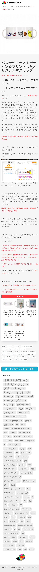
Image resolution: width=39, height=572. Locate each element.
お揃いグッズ (8, 457)
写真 (21, 408)
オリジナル (10, 408)
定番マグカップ (23, 359)
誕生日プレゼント (10, 469)
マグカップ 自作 (31, 356)
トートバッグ (26, 453)
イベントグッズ (14, 445)
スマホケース (8, 453)
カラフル (32, 537)
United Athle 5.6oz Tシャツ (25, 525)
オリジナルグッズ (22, 493)
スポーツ (23, 349)
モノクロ (15, 541)
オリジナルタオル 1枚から (11, 509)
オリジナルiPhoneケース (12, 481)
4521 (19, 529)
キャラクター (13, 505)
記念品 (28, 421)
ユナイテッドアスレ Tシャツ (12, 497)
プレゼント (9, 412)
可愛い (33, 469)
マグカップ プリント (7, 356)
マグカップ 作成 (20, 356)
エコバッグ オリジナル (10, 537)
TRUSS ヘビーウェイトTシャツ (14, 489)
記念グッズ (8, 425)
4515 (3, 346)
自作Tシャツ (23, 404)
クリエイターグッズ (13, 420)
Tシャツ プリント (15, 400)
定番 (16, 359)
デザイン (30, 408)
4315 (24, 501)
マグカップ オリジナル (16, 354)
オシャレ (16, 346)
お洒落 (13, 485)
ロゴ (23, 425)
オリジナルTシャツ (16, 380)
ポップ (21, 541)
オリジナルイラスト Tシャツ (12, 501)
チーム (33, 513)
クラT (13, 517)
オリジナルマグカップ (26, 346)
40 (17, 425)
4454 (28, 489)
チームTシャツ (14, 521)
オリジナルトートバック (23, 437)
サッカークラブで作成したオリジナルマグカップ (19, 285)
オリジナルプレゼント (11, 473)
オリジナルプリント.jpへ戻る (19, 369)
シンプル (7, 437)
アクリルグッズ (21, 517)
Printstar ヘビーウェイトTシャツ (17, 429)
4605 (25, 549)
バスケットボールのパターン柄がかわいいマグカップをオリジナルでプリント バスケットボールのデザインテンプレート (19, 248)
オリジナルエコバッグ (9, 525)
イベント (6, 517)
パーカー (31, 549)
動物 (5, 433)
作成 (25, 461)
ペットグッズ (7, 541)
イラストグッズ (22, 457)
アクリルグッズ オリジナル (11, 533)
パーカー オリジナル (9, 545)
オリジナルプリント (16, 384)
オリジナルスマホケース (24, 441)
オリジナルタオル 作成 (21, 513)
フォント (28, 521)
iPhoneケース (24, 433)
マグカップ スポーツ (30, 354)
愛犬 (29, 517)
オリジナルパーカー (29, 481)
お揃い (22, 449)
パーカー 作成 (20, 545)
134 (29, 449)
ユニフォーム (29, 541)
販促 (22, 521)
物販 (22, 533)
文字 (29, 465)
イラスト (9, 346)
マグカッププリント (7, 359)
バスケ (16, 351)
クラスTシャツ (8, 513)
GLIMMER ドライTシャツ (12, 461)
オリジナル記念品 (26, 473)
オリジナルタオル (10, 465)
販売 (21, 505)
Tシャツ (8, 396)
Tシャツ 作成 (25, 396)
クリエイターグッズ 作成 (12, 477)
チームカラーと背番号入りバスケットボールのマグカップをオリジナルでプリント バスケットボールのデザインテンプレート (19, 257)
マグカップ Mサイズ (28, 529)
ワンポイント (23, 469)
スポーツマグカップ (7, 351)
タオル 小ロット (23, 537)
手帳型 (19, 549)
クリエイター (7, 529)
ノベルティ (8, 441)
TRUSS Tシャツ (9, 493)
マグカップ (5, 354)
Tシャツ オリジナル (17, 392)
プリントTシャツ (14, 388)
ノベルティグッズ (10, 449)
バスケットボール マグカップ (28, 351)
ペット (13, 433)
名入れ (5, 521)
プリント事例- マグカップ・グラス (11, 75)
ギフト (6, 485)
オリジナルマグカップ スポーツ (10, 349)
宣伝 (30, 501)
